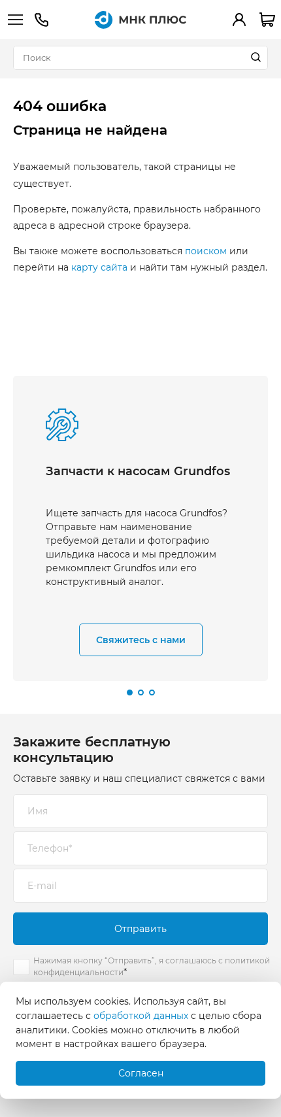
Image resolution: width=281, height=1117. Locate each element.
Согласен (140, 1073)
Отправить (140, 929)
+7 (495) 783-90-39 (41, 20)
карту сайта (99, 267)
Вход (239, 19)
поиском (206, 251)
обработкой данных (140, 1016)
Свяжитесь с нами (141, 640)
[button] (130, 692)
